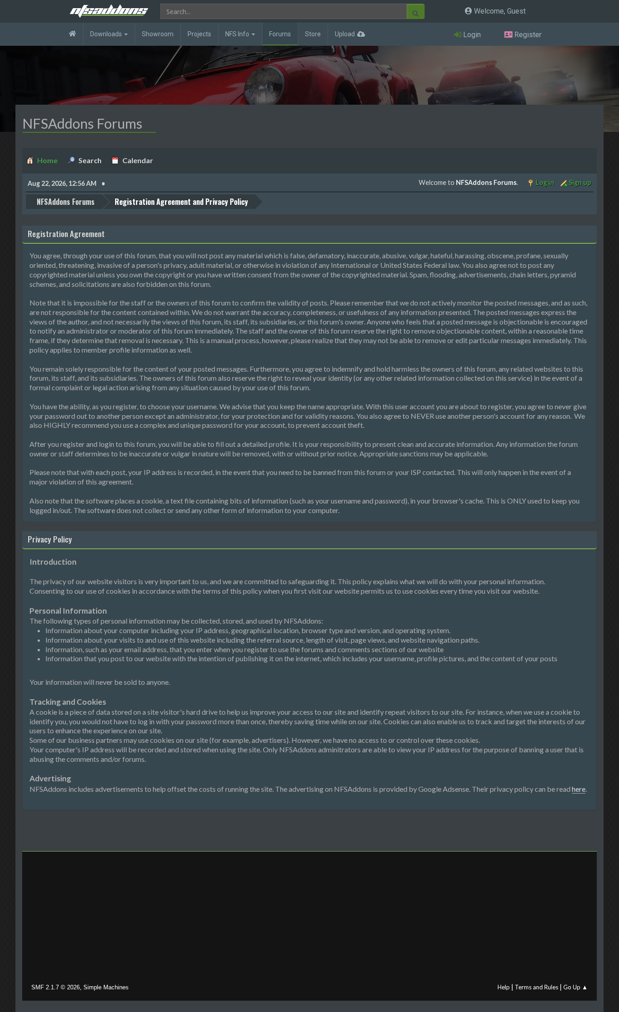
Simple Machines (106, 987)
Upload (345, 34)
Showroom (158, 34)
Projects (199, 34)
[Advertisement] (309, 919)
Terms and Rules (536, 987)
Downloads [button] (106, 34)
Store (313, 34)
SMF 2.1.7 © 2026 (55, 987)
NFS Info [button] (238, 34)
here (578, 788)
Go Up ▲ (575, 987)
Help (504, 987)
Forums (280, 34)
